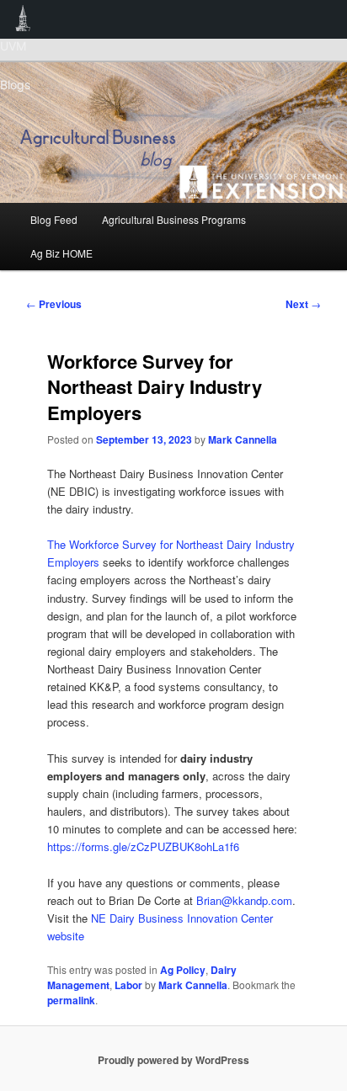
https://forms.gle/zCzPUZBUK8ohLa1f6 (143, 846)
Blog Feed (53, 219)
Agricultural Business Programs (174, 219)
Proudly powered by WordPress (173, 1059)
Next (303, 303)
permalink (71, 1000)
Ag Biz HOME (61, 253)
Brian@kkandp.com (244, 900)
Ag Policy (183, 969)
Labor (128, 985)
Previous (54, 303)
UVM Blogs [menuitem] (23, 19)
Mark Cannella (242, 439)
